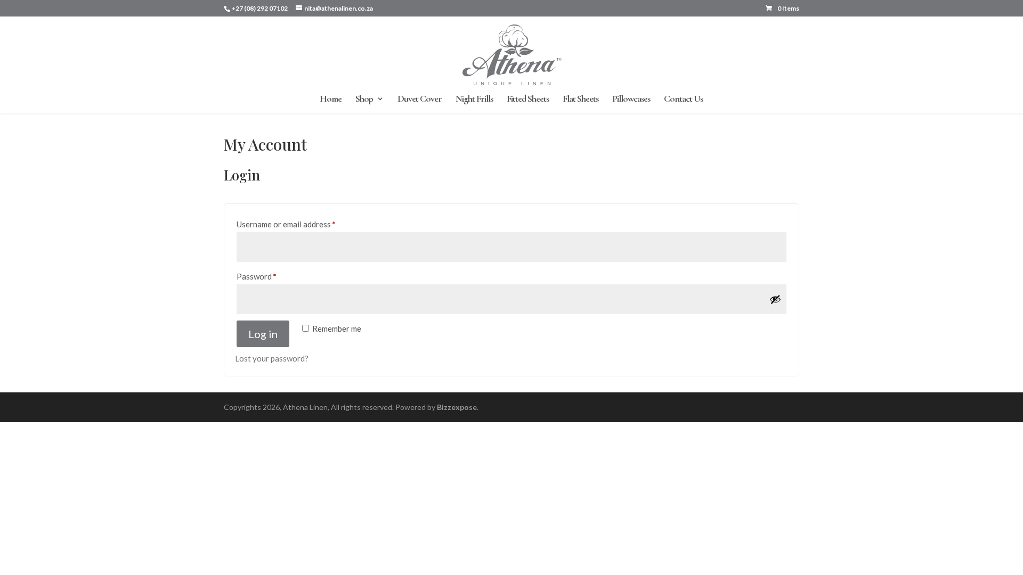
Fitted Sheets (528, 99)
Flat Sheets (580, 99)
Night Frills (474, 99)
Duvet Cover (419, 99)
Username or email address (302, 224)
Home (331, 99)
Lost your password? (271, 358)
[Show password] (775, 299)
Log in (263, 333)
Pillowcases (631, 99)
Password (272, 276)
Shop (364, 99)
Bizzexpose (457, 407)
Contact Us (683, 99)
